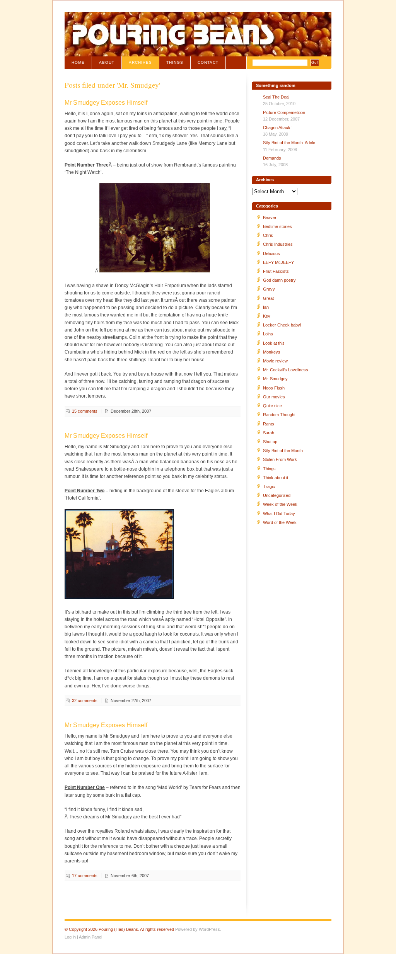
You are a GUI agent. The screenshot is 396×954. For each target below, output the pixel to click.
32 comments (84, 700)
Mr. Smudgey (275, 378)
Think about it (275, 477)
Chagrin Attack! (277, 127)
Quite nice (272, 405)
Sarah (268, 432)
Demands (272, 158)
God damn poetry (279, 280)
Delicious (271, 253)
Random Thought (279, 414)
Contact (208, 62)
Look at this (274, 343)
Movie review (275, 361)
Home (78, 62)
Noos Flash (274, 388)
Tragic (269, 486)
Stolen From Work (280, 459)
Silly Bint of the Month (283, 450)
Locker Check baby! (282, 325)
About (106, 62)
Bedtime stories (277, 226)
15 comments (84, 411)
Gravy (269, 289)
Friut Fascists (276, 271)
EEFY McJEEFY (278, 262)
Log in (70, 937)
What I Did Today (279, 513)
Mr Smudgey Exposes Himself (106, 102)
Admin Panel (90, 937)
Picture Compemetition (284, 112)
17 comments (84, 875)
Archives (140, 62)
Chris (268, 235)
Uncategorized (276, 495)
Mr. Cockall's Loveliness (285, 369)
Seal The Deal (276, 97)
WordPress (209, 929)
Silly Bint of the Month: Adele (289, 142)
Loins (268, 334)
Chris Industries (278, 244)
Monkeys (271, 352)
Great (268, 298)
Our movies (274, 397)
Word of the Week (280, 522)
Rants (268, 424)
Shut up (270, 441)
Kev (266, 316)
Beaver (270, 217)
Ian (266, 307)
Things (174, 62)
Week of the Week (280, 504)
